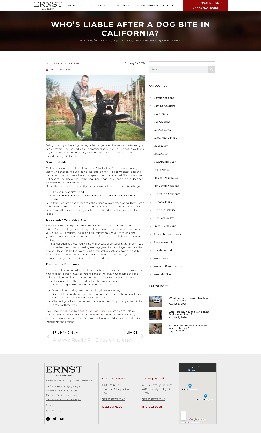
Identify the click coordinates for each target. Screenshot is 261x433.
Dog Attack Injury (122, 40)
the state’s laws (124, 152)
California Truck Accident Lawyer (63, 399)
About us (74, 5)
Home (83, 40)
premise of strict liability (72, 186)
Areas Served (147, 5)
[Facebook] (48, 419)
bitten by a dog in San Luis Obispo (86, 311)
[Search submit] (211, 69)
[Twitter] (55, 419)
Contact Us (171, 5)
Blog (90, 40)
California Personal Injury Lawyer (63, 386)
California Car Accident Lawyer (62, 395)
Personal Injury (103, 40)
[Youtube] (62, 419)
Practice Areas (97, 5)
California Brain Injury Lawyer (61, 390)
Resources (122, 5)
